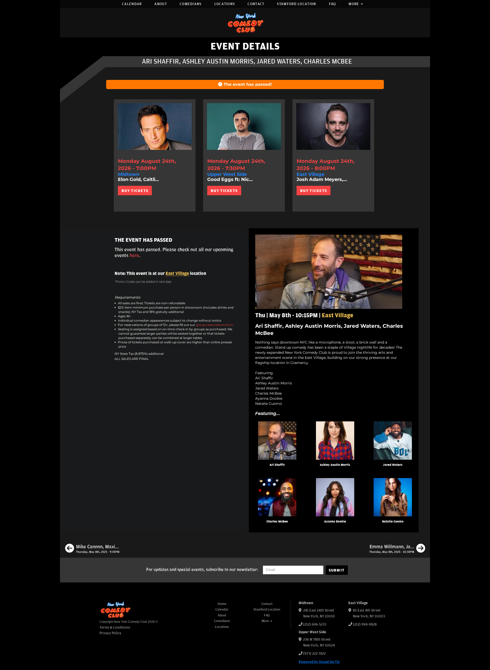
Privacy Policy (110, 633)
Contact (256, 4)
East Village (177, 273)
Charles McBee (277, 521)
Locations (224, 4)
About (160, 4)
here (134, 255)
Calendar (132, 4)
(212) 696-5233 (314, 624)
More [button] (354, 4)
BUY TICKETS (134, 190)
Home (222, 604)
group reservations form (215, 325)
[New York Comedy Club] (245, 22)
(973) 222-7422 (314, 653)
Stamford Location (296, 4)
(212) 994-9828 (365, 624)
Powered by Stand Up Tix (319, 662)
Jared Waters (392, 465)
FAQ (332, 4)
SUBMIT (337, 570)
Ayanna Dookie (335, 521)
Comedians (191, 4)
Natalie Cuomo (392, 521)
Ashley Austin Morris (335, 465)
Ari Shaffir (277, 465)
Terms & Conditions (115, 627)
